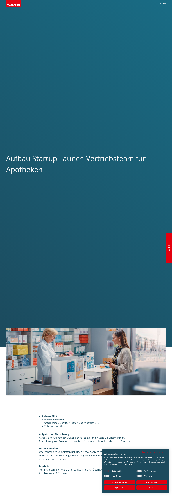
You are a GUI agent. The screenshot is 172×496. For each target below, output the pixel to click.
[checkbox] (107, 471)
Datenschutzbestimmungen (154, 452)
